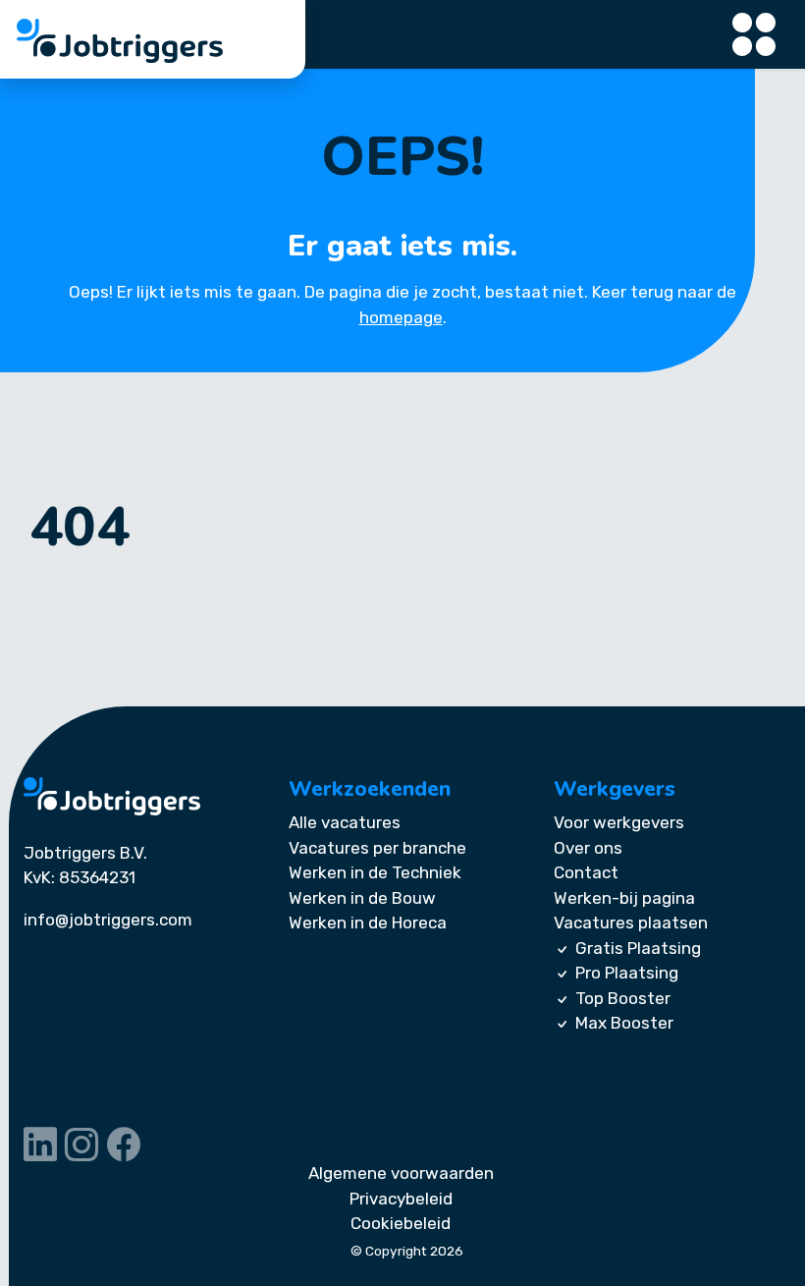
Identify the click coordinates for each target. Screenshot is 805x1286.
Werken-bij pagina (624, 898)
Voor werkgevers (619, 822)
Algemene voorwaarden (401, 1173)
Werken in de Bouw (362, 898)
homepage (401, 317)
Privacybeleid (401, 1198)
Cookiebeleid (400, 1223)
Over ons (588, 848)
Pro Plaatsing (626, 972)
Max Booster (624, 1023)
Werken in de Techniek (375, 872)
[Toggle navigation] (755, 35)
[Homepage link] (112, 796)
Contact (586, 872)
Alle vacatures (345, 822)
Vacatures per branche (377, 848)
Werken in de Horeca (368, 922)
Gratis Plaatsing (638, 948)
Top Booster (623, 998)
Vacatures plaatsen (631, 922)
